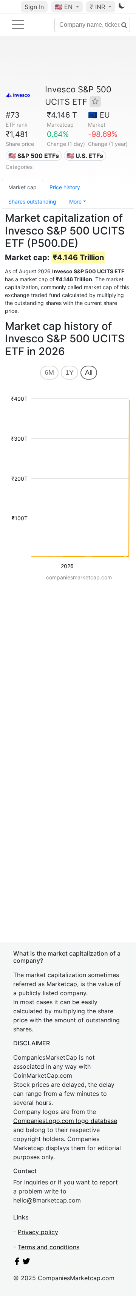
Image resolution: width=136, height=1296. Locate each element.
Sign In (34, 7)
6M (49, 372)
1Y (69, 372)
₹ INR (98, 7)
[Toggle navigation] (18, 24)
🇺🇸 (64, 7)
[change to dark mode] (122, 7)
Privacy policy (38, 1232)
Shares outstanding (32, 201)
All (89, 372)
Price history (64, 187)
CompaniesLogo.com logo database (65, 1120)
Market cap (22, 187)
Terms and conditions (48, 1247)
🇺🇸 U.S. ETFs (84, 155)
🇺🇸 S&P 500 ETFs (33, 155)
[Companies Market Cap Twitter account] (26, 1263)
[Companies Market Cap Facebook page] (17, 1263)
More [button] (75, 201)
